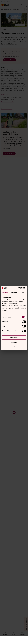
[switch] (24, 322)
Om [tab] (23, 292)
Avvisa (14, 346)
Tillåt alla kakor (14, 337)
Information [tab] (14, 292)
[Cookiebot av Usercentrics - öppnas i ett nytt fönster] (20, 288)
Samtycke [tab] (5, 292)
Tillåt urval (14, 342)
